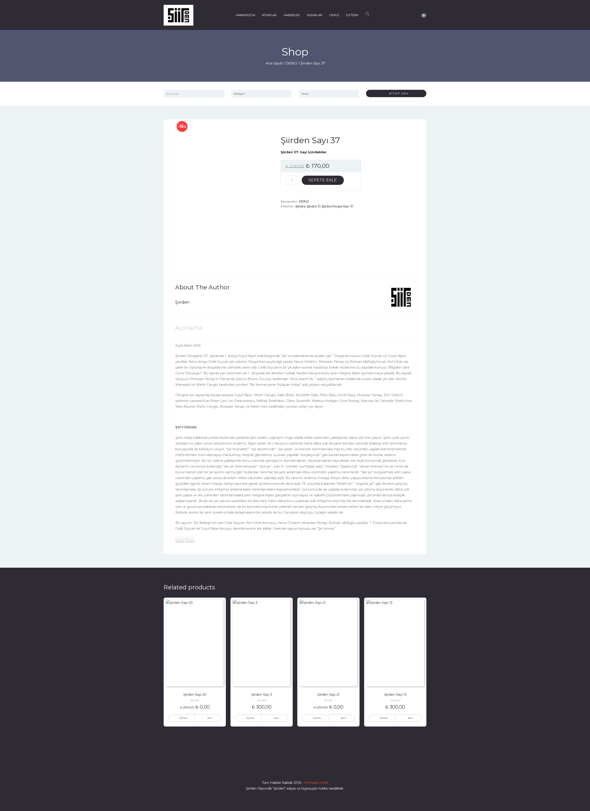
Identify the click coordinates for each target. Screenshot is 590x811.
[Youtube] (303, 769)
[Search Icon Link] (367, 15)
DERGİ (334, 15)
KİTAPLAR (269, 15)
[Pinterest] (311, 769)
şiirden (300, 206)
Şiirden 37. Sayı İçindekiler (304, 152)
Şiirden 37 (313, 206)
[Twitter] (287, 769)
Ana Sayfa (274, 63)
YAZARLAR (314, 15)
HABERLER (291, 15)
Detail (183, 718)
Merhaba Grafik (316, 783)
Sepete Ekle (323, 180)
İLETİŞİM (352, 15)
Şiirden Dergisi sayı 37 (337, 206)
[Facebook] (278, 769)
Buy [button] (209, 718)
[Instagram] (295, 769)
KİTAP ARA (397, 93)
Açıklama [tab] (188, 327)
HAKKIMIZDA (245, 15)
